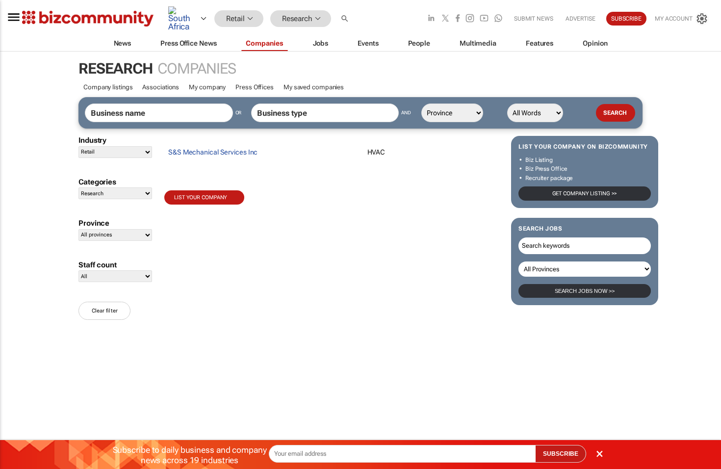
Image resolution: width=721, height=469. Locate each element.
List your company (200, 197)
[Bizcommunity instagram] (470, 19)
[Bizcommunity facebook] (458, 19)
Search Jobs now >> (585, 291)
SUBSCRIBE (560, 453)
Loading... (97, 330)
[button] (346, 18)
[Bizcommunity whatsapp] (498, 19)
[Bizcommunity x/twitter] (445, 19)
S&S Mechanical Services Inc (213, 152)
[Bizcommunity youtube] (484, 19)
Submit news (533, 18)
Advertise (580, 18)
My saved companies (313, 87)
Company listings (107, 87)
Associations (160, 87)
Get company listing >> (585, 193)
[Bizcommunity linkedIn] (431, 19)
